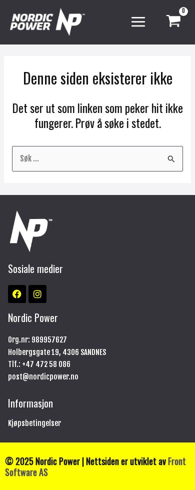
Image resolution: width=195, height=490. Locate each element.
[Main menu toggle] (138, 22)
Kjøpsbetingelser (34, 423)
